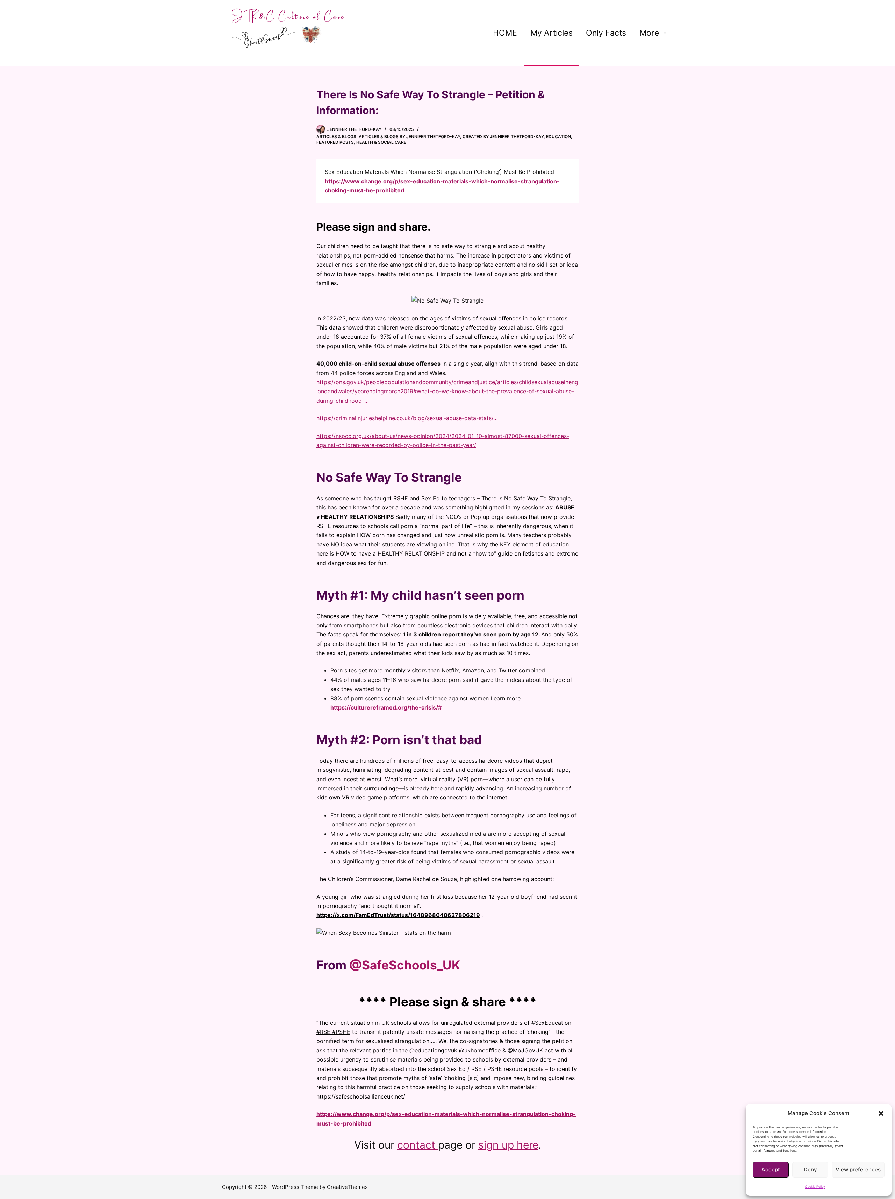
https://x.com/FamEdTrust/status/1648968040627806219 (398, 914)
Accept (770, 1169)
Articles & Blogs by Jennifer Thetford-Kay (409, 136)
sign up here (508, 1144)
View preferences (858, 1169)
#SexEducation (551, 1022)
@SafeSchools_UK (404, 965)
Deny (810, 1169)
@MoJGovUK (525, 1050)
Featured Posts (335, 142)
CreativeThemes (347, 1187)
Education (558, 136)
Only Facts (606, 33)
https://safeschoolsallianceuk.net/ (360, 1096)
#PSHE (341, 1031)
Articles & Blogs (336, 136)
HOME (505, 33)
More (649, 33)
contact (417, 1144)
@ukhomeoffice (480, 1050)
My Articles (551, 33)
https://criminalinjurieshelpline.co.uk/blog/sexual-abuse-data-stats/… (407, 418)
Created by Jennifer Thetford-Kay (503, 136)
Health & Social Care (381, 142)
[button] (881, 1113)
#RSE (323, 1031)
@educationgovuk (433, 1050)
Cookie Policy (815, 1187)
